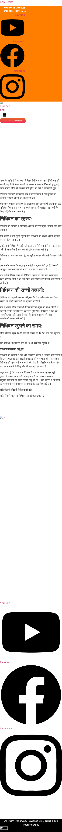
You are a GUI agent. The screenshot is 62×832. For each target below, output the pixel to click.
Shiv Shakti (6, 1)
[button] (4, 115)
